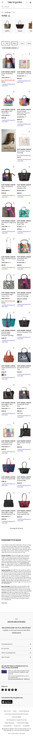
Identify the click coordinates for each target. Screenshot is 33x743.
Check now (27, 679)
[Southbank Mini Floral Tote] (24, 246)
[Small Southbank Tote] (8, 61)
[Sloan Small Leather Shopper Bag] (24, 466)
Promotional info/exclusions (15, 679)
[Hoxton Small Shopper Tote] (24, 174)
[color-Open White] (21, 302)
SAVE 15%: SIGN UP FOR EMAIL (17, 621)
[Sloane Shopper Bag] (8, 466)
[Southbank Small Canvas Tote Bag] (24, 282)
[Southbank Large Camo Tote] (8, 282)
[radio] (18, 301)
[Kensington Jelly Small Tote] (8, 98)
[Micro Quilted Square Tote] (8, 246)
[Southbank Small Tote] (24, 392)
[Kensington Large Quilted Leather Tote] (8, 500)
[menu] (2, 2)
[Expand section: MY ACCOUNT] (16, 648)
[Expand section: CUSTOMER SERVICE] (16, 644)
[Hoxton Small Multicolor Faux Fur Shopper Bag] (24, 98)
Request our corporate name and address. (18, 730)
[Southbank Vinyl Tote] (24, 61)
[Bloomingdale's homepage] (2, 12)
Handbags (8, 12)
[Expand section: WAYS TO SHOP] (16, 657)
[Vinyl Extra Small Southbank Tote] (8, 430)
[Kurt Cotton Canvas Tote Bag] (24, 138)
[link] (8, 78)
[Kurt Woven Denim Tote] (24, 355)
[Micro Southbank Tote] (8, 174)
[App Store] (6, 702)
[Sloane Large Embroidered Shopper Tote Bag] (8, 319)
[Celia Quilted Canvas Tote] (8, 355)
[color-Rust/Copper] (3, 375)
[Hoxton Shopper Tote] (24, 319)
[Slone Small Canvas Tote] (24, 430)
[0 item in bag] (30, 2)
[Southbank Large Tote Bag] (8, 210)
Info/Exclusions (16, 632)
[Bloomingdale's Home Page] (15, 2)
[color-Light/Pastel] (5, 375)
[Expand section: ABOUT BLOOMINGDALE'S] (16, 653)
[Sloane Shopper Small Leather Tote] (24, 500)
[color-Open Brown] (18, 302)
